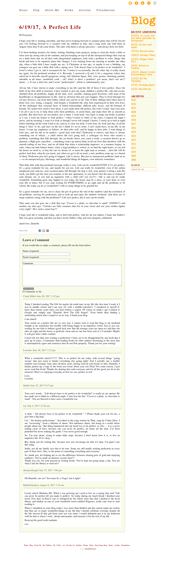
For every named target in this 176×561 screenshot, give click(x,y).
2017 (133, 124)
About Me (52, 10)
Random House (155, 3)
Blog (36, 10)
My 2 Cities (57, 545)
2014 (133, 136)
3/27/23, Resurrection (142, 51)
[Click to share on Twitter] (43, 230)
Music (91, 545)
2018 (133, 120)
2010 (133, 152)
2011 (133, 148)
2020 (133, 112)
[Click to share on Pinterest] (47, 230)
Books (69, 10)
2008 (133, 160)
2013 (133, 140)
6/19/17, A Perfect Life (50, 27)
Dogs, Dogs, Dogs (101, 545)
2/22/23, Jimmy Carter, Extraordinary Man (143, 73)
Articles (85, 10)
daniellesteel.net (90, 549)
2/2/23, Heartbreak (141, 89)
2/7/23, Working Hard (142, 85)
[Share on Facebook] (39, 230)
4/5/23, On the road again (141, 46)
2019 (133, 116)
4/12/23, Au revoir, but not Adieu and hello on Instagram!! (143, 38)
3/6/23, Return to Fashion (140, 67)
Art (63, 545)
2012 (133, 144)
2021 (133, 108)
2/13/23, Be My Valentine (139, 80)
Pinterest (149, 3)
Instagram (130, 3)
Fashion (79, 545)
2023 (133, 100)
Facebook (136, 3)
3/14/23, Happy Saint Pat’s (142, 60)
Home (23, 10)
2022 (133, 104)
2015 (133, 132)
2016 (133, 128)
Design (85, 545)
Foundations (105, 10)
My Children (47, 545)
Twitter (142, 3)
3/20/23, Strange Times (143, 55)
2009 (133, 156)
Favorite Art (70, 545)
